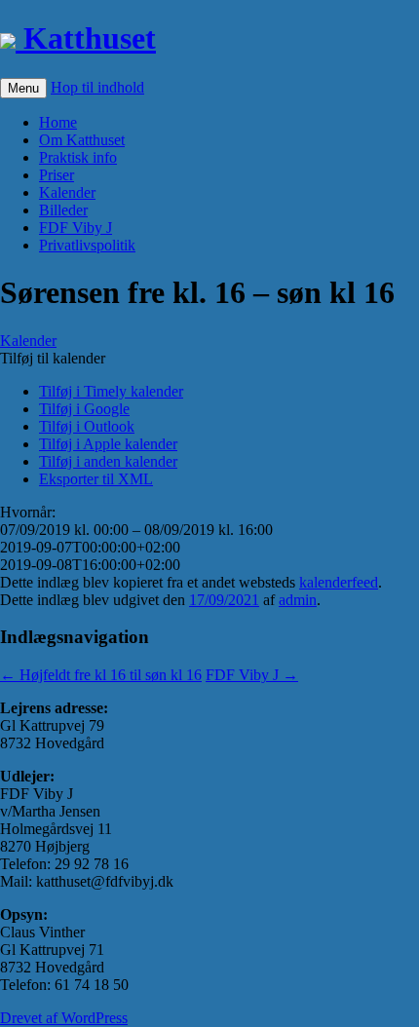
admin (298, 599)
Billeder (63, 210)
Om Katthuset (82, 140)
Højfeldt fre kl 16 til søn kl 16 (101, 674)
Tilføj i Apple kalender (108, 444)
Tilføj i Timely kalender (111, 391)
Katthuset (86, 38)
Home (58, 122)
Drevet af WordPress (64, 1017)
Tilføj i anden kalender (108, 461)
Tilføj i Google (84, 408)
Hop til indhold (97, 87)
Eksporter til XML (96, 479)
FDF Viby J (75, 227)
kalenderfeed (338, 582)
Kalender (67, 192)
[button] (52, 358)
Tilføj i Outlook (86, 426)
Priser (56, 175)
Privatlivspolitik (87, 245)
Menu (23, 88)
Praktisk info (78, 157)
